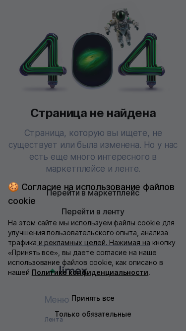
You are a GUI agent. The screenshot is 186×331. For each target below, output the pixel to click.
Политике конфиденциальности (90, 272)
